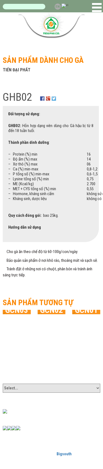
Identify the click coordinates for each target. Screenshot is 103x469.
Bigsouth (64, 454)
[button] (97, 7)
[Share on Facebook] (42, 95)
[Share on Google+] (48, 95)
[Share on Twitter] (54, 95)
